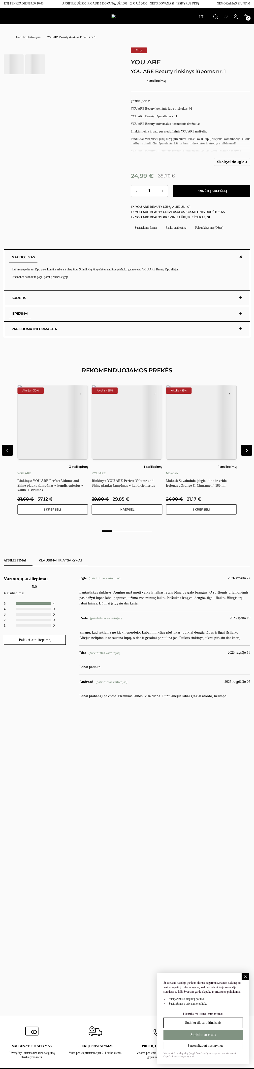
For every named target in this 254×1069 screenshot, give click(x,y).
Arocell (180, 467)
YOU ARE (146, 62)
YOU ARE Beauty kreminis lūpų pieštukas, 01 (161, 108)
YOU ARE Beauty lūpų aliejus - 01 (154, 116)
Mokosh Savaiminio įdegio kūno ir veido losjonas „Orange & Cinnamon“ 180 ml (130, 483)
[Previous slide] (7, 450)
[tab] (107, 530)
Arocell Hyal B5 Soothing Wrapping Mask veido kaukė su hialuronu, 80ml (206, 477)
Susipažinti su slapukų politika (186, 999)
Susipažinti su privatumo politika (188, 1003)
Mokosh (106, 473)
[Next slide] (246, 450)
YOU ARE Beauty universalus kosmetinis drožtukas (165, 124)
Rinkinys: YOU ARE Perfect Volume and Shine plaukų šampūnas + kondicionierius (57, 483)
